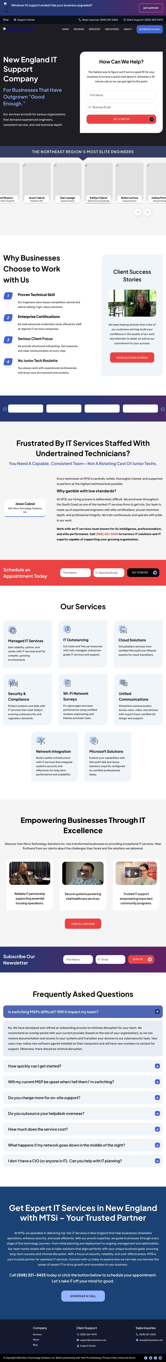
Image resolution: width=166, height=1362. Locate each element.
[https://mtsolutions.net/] (18, 29)
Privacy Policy (110, 1357)
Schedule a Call (149, 29)
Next (162, 408)
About (128, 29)
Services (94, 29)
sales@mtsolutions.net (151, 1340)
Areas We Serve (127, 1357)
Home (65, 29)
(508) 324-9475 (154, 19)
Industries (112, 29)
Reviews (79, 29)
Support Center (26, 19)
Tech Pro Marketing (91, 1357)
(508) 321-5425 (109, 19)
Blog (5, 19)
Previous (4, 408)
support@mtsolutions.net (93, 1340)
